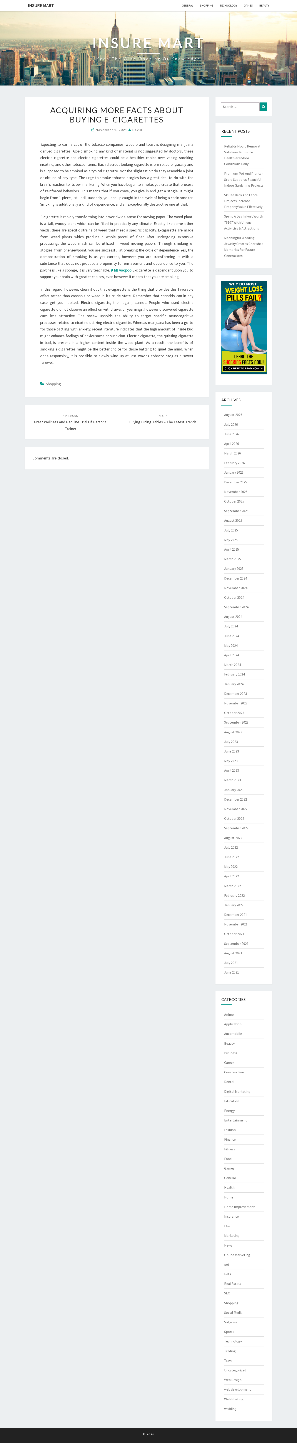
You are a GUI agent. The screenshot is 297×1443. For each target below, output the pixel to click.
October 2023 (234, 713)
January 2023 (234, 790)
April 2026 (231, 443)
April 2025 (231, 549)
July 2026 (231, 424)
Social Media (233, 1312)
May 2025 (231, 540)
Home (228, 1197)
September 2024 (236, 607)
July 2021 (231, 962)
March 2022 (232, 886)
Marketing (232, 1235)
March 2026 (232, 453)
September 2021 (236, 943)
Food (228, 1158)
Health (229, 1187)
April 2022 (231, 876)
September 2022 (236, 828)
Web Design (233, 1380)
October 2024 (234, 597)
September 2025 (236, 511)
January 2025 (234, 568)
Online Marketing (237, 1255)
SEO (227, 1293)
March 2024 (232, 664)
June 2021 (231, 972)
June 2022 (231, 857)
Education (231, 1101)
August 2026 (233, 414)
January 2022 (234, 905)
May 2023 (231, 761)
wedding (230, 1408)
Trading (230, 1351)
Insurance (231, 1216)
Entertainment (235, 1120)
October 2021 (234, 934)
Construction (234, 1072)
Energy (229, 1110)
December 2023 (235, 693)
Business (230, 1053)
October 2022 (234, 818)
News (228, 1245)
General (187, 5)
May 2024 (231, 645)
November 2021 (235, 924)
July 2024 (231, 626)
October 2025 (234, 501)
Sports (229, 1331)
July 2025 (231, 530)
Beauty (264, 5)
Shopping (206, 5)
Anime (229, 1014)
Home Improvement (239, 1207)
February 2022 (234, 895)
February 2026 (234, 463)
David (137, 130)
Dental (229, 1081)
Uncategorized (235, 1370)
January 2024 (234, 684)
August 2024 (233, 616)
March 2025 (232, 559)
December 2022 (235, 799)
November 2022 (235, 809)
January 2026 (234, 472)
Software (230, 1322)
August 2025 (233, 520)
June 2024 (231, 636)
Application (233, 1024)
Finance (230, 1139)
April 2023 (231, 770)
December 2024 (235, 578)
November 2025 (235, 491)
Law (227, 1226)
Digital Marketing (237, 1091)
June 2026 (231, 434)
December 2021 (235, 914)
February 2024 (234, 674)
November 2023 (235, 703)
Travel (229, 1360)
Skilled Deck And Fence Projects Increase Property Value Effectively (243, 201)
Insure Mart (41, 5)
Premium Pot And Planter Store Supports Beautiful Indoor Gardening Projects (244, 179)
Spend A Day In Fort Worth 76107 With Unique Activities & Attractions (243, 222)
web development (237, 1389)
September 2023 (236, 722)
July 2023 (231, 741)
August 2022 (233, 838)
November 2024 (235, 588)
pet (226, 1264)
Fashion (230, 1130)
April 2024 (231, 655)
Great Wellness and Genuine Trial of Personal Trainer (70, 422)
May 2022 (231, 866)
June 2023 (231, 751)
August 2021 (233, 953)
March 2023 (232, 780)
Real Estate (233, 1283)
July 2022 (231, 847)
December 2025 (235, 482)
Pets (227, 1274)
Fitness (229, 1149)
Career (229, 1062)
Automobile (233, 1033)
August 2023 (233, 732)
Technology (228, 5)
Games (248, 5)
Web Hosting (234, 1399)
